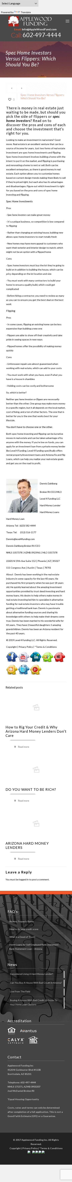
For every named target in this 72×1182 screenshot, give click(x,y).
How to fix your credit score (23, 929)
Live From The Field (20, 991)
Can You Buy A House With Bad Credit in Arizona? (36, 982)
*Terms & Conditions (46, 646)
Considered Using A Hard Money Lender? (31, 973)
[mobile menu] (67, 21)
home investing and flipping (31, 433)
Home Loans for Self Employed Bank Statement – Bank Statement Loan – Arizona (34, 946)
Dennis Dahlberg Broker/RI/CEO (23, 545)
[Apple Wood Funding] (30, 21)
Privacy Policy (26, 646)
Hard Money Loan (15, 518)
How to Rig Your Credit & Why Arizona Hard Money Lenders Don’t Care (36, 731)
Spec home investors (18, 265)
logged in (24, 879)
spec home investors (24, 236)
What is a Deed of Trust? (22, 936)
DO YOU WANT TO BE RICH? (31, 789)
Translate (26, 12)
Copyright (11, 646)
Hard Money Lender (50, 505)
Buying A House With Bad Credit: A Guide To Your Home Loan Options (33, 1002)
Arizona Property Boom (21, 921)
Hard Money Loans (49, 512)
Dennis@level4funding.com (20, 539)
